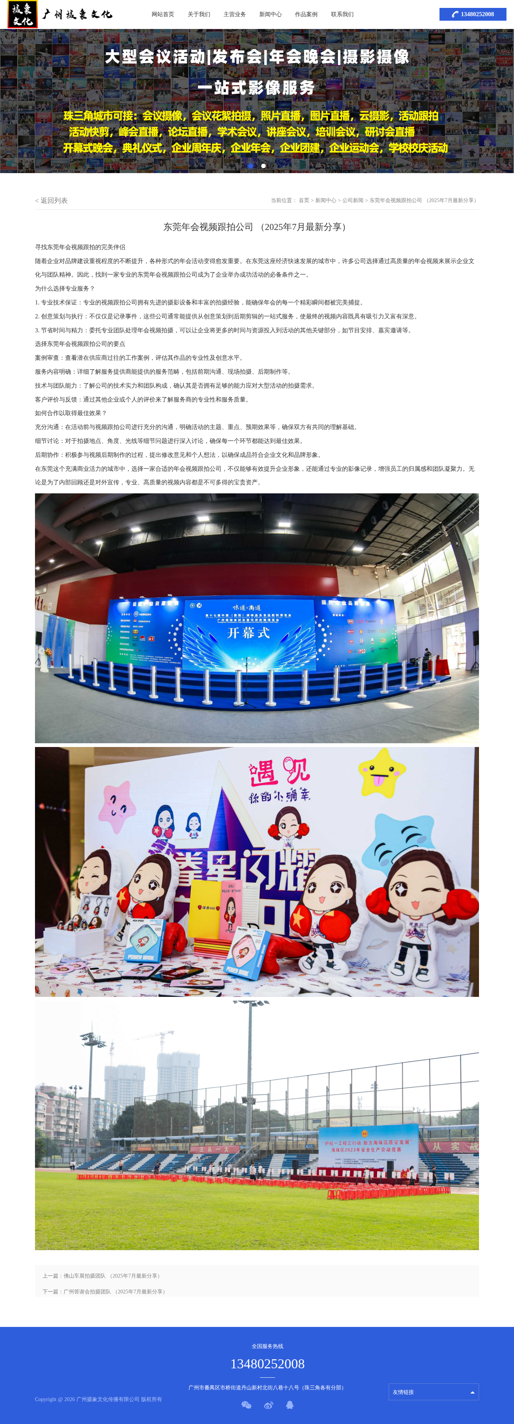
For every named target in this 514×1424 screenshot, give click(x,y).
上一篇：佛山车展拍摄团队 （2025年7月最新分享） (103, 1276)
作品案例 (306, 14)
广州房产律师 (408, 1374)
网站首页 (163, 14)
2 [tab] (263, 166)
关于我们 (199, 14)
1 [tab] (250, 166)
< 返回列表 (51, 200)
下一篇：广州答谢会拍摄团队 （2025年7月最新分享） (105, 1292)
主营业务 (235, 14)
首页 (304, 200)
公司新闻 (352, 200)
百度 (398, 1360)
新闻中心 (270, 14)
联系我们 (342, 14)
